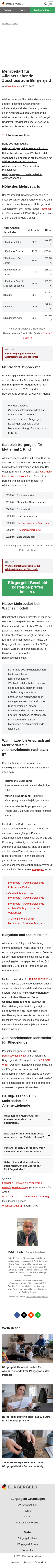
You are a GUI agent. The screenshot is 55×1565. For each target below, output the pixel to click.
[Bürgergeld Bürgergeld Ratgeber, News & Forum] (12, 3)
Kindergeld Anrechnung (29, 530)
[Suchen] (45, 3)
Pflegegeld (38, 869)
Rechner (7, 10)
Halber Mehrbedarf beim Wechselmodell (24, 153)
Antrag (27, 1516)
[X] (24, 1315)
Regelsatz (45, 208)
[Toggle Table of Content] (3, 135)
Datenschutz (40, 1562)
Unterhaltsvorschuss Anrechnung (33, 523)
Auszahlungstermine (27, 1522)
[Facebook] (17, 1315)
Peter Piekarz (13, 86)
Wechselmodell (10, 1205)
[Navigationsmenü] (50, 4)
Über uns (27, 1562)
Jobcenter (27, 1550)
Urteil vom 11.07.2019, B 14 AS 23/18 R (24, 1196)
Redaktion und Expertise (37, 1297)
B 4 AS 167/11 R (38, 979)
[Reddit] (31, 1315)
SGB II (15, 23)
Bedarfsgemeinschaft (14, 1055)
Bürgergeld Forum (27, 1544)
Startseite (6, 23)
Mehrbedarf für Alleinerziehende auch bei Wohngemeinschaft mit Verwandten (26, 908)
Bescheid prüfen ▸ (42, 10)
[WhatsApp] (38, 1315)
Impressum (14, 1562)
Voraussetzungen (27, 1504)
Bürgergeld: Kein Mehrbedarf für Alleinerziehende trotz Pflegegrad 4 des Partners (26, 1371)
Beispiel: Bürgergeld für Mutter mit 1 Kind (25, 148)
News (22, 10)
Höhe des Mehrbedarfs (15, 143)
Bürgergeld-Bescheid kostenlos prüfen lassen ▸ (27, 587)
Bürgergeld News (27, 1538)
